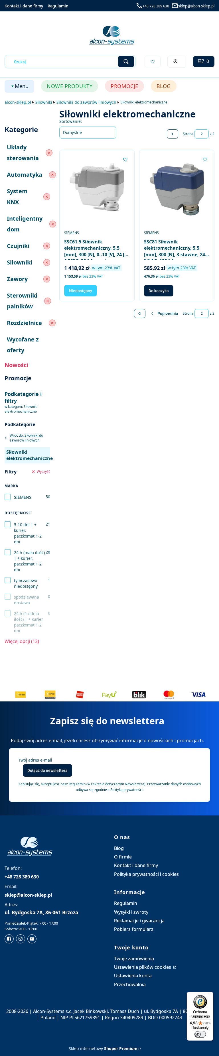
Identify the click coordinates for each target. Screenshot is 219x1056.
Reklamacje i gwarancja (139, 920)
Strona (188, 133)
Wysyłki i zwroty (131, 912)
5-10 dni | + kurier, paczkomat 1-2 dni (28, 533)
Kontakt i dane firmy (24, 6)
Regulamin (58, 6)
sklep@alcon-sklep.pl (196, 6)
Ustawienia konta (133, 975)
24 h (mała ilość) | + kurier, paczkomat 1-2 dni (29, 561)
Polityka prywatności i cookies (146, 874)
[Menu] (209, 995)
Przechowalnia (130, 984)
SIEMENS (22, 497)
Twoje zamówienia (134, 958)
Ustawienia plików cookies (143, 967)
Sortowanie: (70, 121)
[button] (126, 61)
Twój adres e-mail (35, 760)
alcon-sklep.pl (18, 102)
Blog (119, 848)
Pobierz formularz (133, 929)
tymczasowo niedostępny (26, 583)
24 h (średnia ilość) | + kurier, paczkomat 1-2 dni (29, 622)
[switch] (200, 1034)
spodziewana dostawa (26, 599)
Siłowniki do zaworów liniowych (86, 102)
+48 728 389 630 (156, 6)
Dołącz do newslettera (47, 770)
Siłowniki (43, 102)
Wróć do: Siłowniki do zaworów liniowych (26, 438)
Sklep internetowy (103, 1048)
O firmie (123, 857)
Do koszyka (159, 290)
